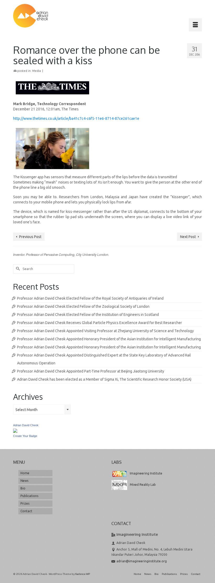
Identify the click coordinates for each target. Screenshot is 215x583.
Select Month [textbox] (26, 410)
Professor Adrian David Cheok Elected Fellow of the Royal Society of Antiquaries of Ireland (90, 298)
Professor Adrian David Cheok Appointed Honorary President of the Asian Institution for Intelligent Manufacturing (109, 339)
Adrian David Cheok (26, 425)
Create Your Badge (25, 436)
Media (36, 70)
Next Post (188, 237)
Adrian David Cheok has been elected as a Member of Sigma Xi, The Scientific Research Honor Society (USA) (104, 379)
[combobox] (42, 409)
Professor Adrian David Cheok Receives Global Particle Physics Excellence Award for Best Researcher (99, 323)
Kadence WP (82, 574)
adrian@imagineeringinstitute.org (141, 561)
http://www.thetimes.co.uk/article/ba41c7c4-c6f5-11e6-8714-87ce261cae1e (76, 118)
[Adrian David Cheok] (30, 15)
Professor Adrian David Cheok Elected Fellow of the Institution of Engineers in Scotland (88, 314)
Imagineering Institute (146, 473)
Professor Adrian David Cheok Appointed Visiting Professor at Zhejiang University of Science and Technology (105, 331)
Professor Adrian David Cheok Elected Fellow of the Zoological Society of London (83, 306)
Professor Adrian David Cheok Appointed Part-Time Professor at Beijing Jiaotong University (90, 371)
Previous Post (30, 237)
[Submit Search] (17, 268)
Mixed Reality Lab (143, 484)
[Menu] (195, 24)
